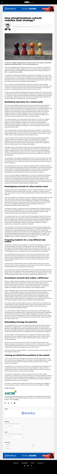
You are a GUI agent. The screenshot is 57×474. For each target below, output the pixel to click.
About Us (15, 463)
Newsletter (25, 463)
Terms (32, 463)
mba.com (8, 448)
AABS (7, 446)
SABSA (33, 444)
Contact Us (40, 463)
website (16, 399)
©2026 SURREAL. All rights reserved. (28, 468)
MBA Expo (8, 444)
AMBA (33, 446)
